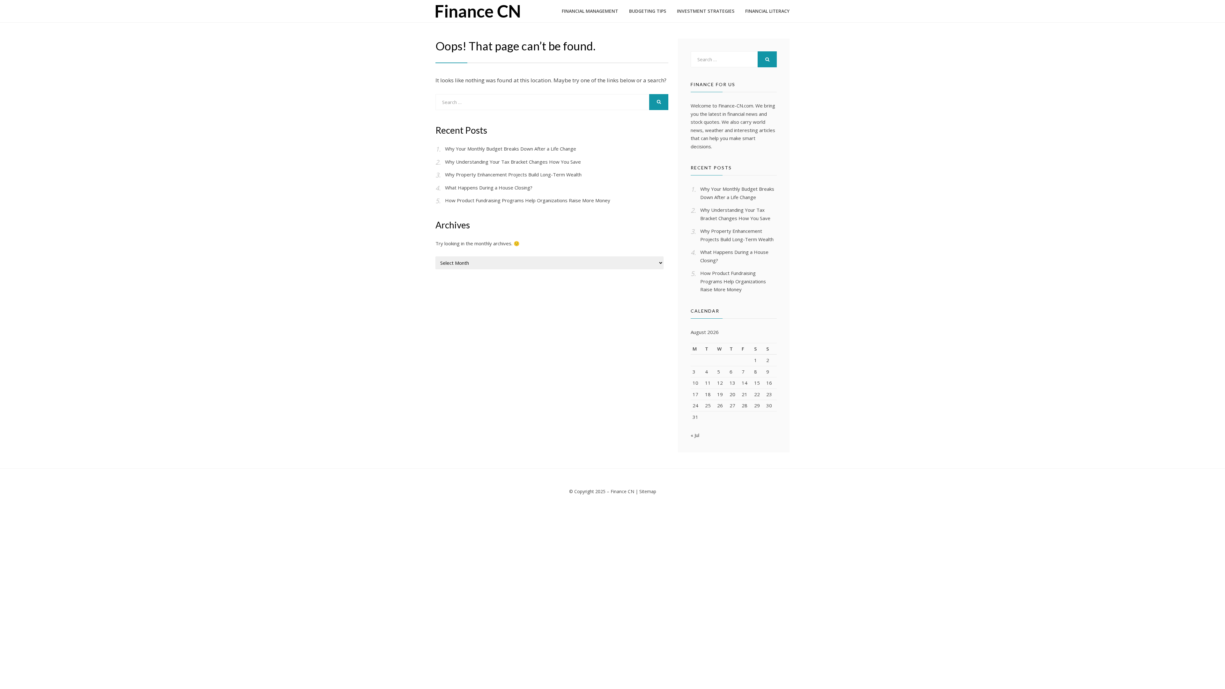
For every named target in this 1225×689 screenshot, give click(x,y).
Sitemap (647, 491)
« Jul (695, 435)
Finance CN (622, 491)
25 (708, 405)
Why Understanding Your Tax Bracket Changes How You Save (513, 162)
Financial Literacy (767, 11)
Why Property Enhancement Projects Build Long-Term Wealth (513, 174)
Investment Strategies (705, 11)
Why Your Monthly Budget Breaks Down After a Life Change (510, 148)
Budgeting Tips (647, 11)
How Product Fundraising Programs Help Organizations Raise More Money (527, 200)
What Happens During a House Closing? (488, 187)
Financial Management (590, 11)
